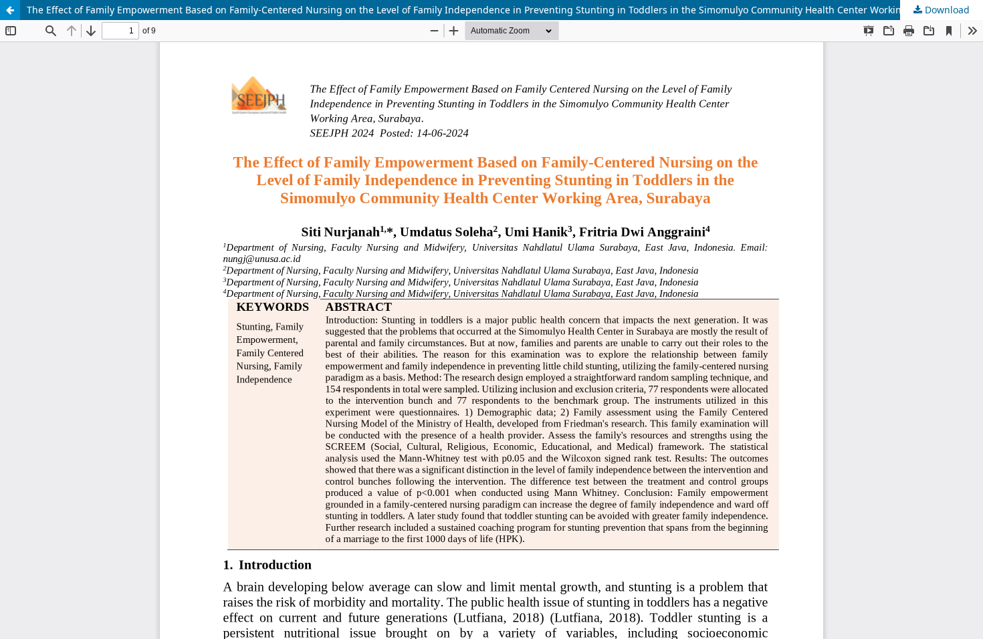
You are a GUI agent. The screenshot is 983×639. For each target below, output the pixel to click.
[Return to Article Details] (10, 10)
